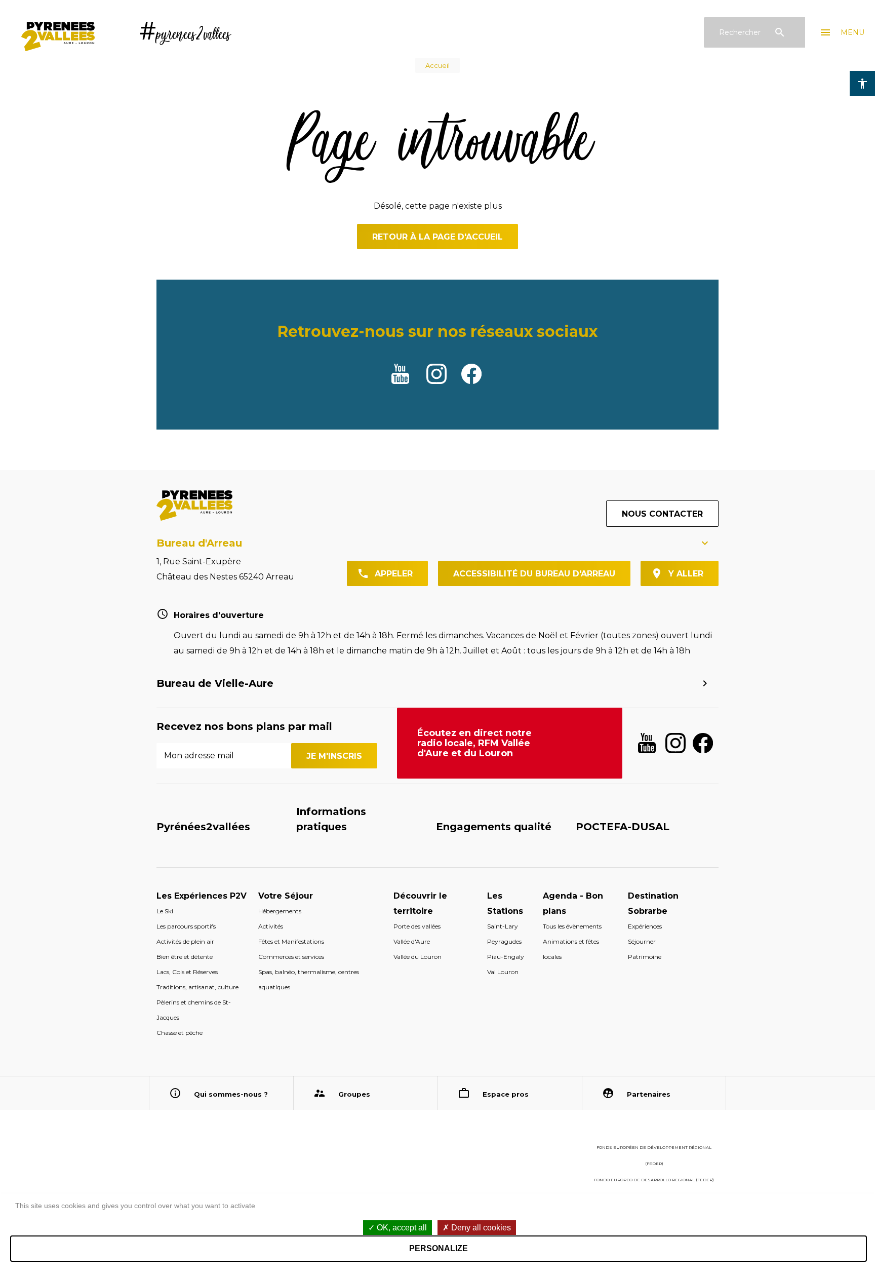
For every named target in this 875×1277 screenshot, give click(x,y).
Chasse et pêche (179, 1032)
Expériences (645, 926)
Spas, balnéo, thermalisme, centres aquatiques (308, 979)
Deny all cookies (480, 1227)
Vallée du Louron (417, 956)
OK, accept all (401, 1227)
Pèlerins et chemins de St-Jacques (193, 1009)
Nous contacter (662, 514)
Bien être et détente (184, 956)
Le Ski (164, 911)
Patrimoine (644, 956)
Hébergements (279, 911)
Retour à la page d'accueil (437, 237)
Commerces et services (291, 956)
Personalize (438, 1248)
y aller (685, 573)
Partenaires (648, 1094)
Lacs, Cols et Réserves (187, 972)
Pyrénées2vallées (203, 827)
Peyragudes (504, 941)
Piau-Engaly (505, 956)
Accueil (437, 65)
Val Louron (503, 972)
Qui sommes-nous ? (231, 1094)
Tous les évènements (572, 926)
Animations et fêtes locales (571, 949)
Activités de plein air (185, 941)
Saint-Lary (502, 926)
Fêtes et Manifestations (291, 941)
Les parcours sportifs (186, 926)
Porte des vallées (417, 926)
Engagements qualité (493, 827)
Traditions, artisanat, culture (197, 987)
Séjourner (642, 941)
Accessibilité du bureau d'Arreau (534, 573)
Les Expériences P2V (201, 896)
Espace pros (506, 1094)
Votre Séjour (285, 896)
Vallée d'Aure (411, 941)
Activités (270, 926)
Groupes (354, 1094)
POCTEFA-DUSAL (622, 827)
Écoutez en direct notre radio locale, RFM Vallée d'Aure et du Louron (474, 743)
